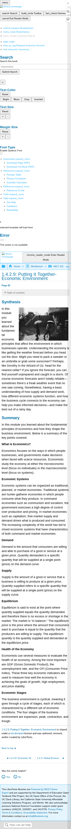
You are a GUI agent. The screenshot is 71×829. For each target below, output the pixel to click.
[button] (12, 206)
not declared (17, 733)
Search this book (9, 61)
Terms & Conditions (12, 812)
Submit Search (10, 71)
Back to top (7, 748)
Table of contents (16, 292)
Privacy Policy (55, 809)
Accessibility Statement (35, 812)
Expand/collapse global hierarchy (5, 266)
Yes (8, 777)
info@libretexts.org (38, 816)
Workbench (36, 266)
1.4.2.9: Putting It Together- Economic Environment (29, 729)
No (19, 777)
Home (17, 266)
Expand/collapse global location (67, 265)
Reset (5, 94)
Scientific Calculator (17, 182)
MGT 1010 (59, 266)
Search (7, 825)
